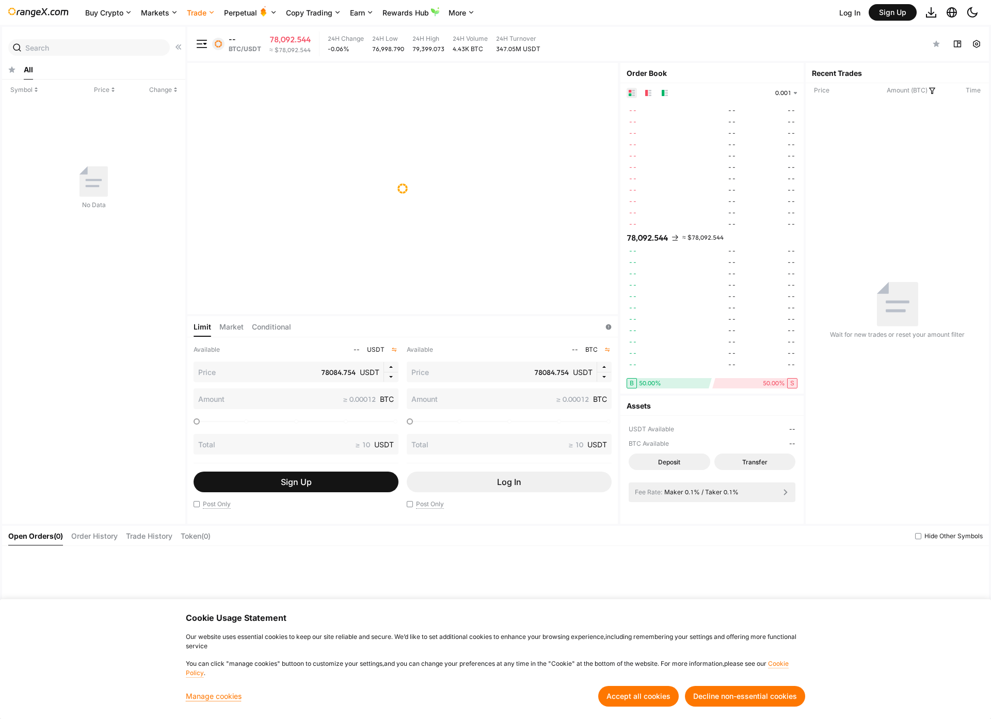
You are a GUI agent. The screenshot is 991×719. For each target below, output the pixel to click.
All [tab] (28, 69)
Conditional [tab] (271, 326)
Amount (211, 399)
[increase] (391, 367)
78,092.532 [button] (647, 237)
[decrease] (391, 377)
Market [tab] (231, 326)
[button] (196, 504)
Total (206, 444)
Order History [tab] (94, 536)
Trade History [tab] (149, 536)
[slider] (197, 421)
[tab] (11, 70)
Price (207, 372)
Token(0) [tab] (196, 536)
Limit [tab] (202, 326)
